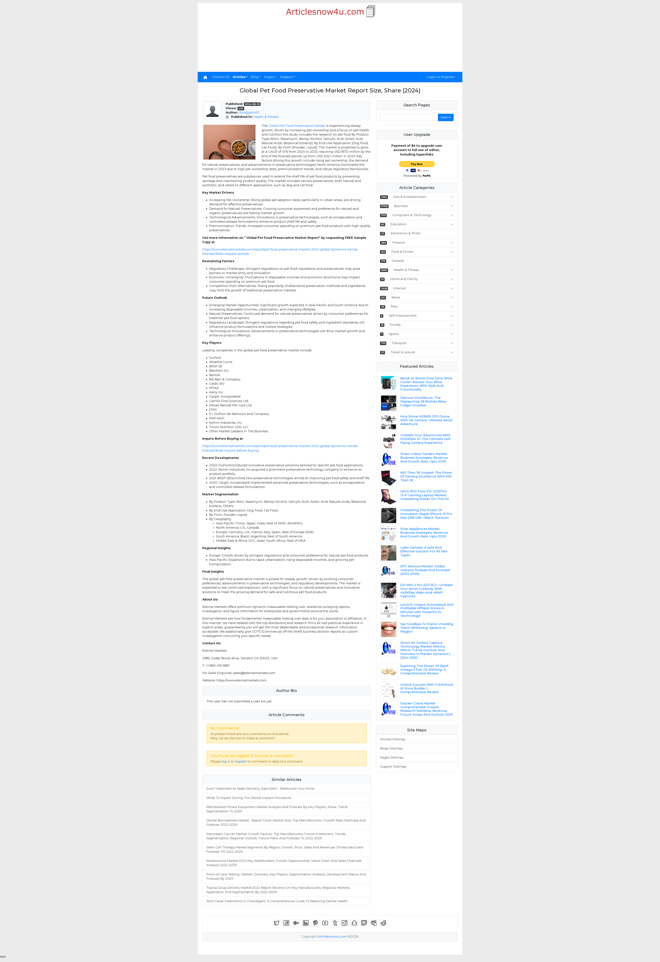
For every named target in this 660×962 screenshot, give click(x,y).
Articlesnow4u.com (332, 936)
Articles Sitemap (392, 739)
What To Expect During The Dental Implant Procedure (248, 798)
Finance (398, 242)
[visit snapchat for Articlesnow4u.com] (354, 923)
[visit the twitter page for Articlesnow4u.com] (276, 923)
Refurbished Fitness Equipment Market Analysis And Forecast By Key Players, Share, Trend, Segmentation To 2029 (277, 809)
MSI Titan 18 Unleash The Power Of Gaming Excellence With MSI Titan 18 (426, 476)
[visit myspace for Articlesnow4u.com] (373, 923)
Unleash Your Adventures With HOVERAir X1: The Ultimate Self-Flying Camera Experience (425, 438)
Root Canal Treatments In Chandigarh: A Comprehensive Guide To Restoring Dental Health (277, 901)
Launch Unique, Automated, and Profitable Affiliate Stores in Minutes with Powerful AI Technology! (426, 610)
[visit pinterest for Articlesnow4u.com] (315, 923)
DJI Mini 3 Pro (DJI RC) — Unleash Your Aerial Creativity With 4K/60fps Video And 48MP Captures (426, 590)
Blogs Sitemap (391, 748)
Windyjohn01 (249, 112)
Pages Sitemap (392, 757)
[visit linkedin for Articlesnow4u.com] (305, 923)
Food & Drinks (402, 252)
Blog (254, 77)
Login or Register (441, 77)
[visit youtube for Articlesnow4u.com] (325, 923)
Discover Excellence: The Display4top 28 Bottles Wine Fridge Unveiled (423, 401)
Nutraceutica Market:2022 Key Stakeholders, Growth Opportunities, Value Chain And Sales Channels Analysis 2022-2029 (284, 863)
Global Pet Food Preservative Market (296, 126)
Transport (399, 343)
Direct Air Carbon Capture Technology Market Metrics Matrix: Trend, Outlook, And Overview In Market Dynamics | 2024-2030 (425, 650)
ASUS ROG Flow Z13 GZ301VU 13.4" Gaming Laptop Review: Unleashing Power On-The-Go (424, 495)
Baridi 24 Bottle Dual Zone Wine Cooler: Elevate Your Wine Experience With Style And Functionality (426, 383)
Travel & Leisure (402, 352)
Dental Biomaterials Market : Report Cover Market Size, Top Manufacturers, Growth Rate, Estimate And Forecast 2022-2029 (286, 823)
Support (286, 77)
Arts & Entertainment (409, 197)
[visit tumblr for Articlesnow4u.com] (335, 923)
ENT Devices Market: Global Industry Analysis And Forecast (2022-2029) (425, 570)
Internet (399, 288)
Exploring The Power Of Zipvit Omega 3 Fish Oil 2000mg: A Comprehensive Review (424, 669)
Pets (394, 306)
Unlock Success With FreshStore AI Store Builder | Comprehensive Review (426, 688)
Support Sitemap (393, 767)
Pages (269, 77)
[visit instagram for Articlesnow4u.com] (344, 923)
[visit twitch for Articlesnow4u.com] (364, 923)
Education (398, 224)
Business (401, 206)
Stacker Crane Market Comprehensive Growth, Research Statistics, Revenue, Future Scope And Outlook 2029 (426, 709)
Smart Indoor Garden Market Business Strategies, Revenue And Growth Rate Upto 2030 (424, 457)
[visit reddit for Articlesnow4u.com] (383, 923)
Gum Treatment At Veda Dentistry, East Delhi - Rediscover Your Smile (260, 789)
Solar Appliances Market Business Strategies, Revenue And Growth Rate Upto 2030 (424, 532)
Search (446, 117)
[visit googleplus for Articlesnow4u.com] (296, 923)
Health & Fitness (266, 117)
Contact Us (221, 77)
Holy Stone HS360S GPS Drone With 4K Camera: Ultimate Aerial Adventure (426, 420)
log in (226, 761)
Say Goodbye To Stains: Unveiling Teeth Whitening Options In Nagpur (426, 627)
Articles (239, 77)
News (396, 297)
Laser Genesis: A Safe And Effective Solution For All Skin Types (424, 551)
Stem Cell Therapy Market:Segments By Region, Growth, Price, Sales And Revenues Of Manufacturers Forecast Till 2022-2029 (284, 850)
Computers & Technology (412, 215)
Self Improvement (403, 316)
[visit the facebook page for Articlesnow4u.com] (286, 923)
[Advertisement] (330, 46)
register (241, 761)
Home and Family (404, 279)
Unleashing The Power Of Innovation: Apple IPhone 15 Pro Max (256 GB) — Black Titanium (426, 513)
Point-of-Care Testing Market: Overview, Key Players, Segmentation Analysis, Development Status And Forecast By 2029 (286, 876)
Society (395, 325)
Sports (394, 334)
